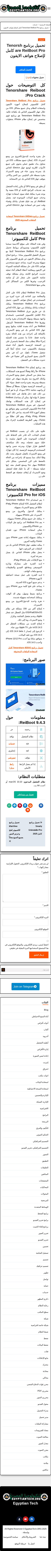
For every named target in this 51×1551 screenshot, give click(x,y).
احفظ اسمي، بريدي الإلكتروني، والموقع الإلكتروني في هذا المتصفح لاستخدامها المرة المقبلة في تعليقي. (26, 946)
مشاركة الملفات (41, 1424)
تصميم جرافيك (42, 1266)
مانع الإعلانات (42, 1358)
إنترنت (45, 1062)
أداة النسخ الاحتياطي (40, 1016)
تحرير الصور (43, 1233)
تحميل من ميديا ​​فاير (25, 795)
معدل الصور (43, 1443)
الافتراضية (44, 1108)
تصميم (45, 1259)
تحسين (45, 1246)
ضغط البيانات (42, 1345)
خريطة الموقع (20, 1544)
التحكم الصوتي (42, 1135)
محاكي (45, 1378)
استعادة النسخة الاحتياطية (37, 1089)
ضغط (46, 1338)
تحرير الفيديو (43, 1240)
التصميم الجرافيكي (40, 1141)
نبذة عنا (43, 1537)
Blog (46, 1010)
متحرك (45, 1365)
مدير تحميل (43, 1417)
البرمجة (45, 1122)
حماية (46, 1286)
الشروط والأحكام (29, 1537)
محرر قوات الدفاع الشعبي (37, 1384)
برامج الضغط (43, 1213)
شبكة (46, 1319)
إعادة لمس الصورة (40, 1056)
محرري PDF (43, 1391)
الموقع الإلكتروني (41, 929)
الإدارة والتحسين (41, 1095)
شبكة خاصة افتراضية (39, 1325)
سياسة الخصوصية (10, 1537)
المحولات (44, 1194)
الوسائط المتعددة (41, 1207)
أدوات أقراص (43, 1023)
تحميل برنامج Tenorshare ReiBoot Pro (25, 100)
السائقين (44, 1174)
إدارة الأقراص (42, 1049)
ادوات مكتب (43, 1076)
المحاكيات (44, 1187)
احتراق (45, 1069)
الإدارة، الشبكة (42, 1102)
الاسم (45, 905)
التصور (45, 1154)
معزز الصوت (43, 1450)
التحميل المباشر (25, 70)
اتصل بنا (31, 1544)
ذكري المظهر (42, 1299)
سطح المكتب (42, 1312)
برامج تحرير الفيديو (40, 1220)
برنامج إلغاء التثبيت (40, 1227)
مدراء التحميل (42, 1411)
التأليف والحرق (42, 1128)
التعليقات (44, 1168)
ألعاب (46, 1030)
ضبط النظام (43, 1332)
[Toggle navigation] (49, 8)
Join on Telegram (23, 986)
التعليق (45, 872)
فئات (46, 1351)
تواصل (45, 1279)
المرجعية (44, 1200)
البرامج (45, 1115)
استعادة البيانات (42, 1082)
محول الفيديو (43, 1404)
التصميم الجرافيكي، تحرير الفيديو (35, 1148)
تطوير (46, 1273)
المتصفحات (43, 1181)
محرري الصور (42, 1397)
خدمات (41, 40)
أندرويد (45, 1036)
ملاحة (46, 1463)
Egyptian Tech (25, 1503)
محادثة (45, 1371)
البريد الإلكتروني (41, 917)
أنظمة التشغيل (42, 1043)
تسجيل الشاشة (42, 1253)
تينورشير (11, 758)
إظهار (28, 77)
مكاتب (45, 1457)
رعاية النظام (43, 1305)
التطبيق (45, 1161)
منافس (45, 1470)
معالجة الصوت (42, 1437)
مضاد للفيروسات (41, 1430)
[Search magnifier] (3, 970)
